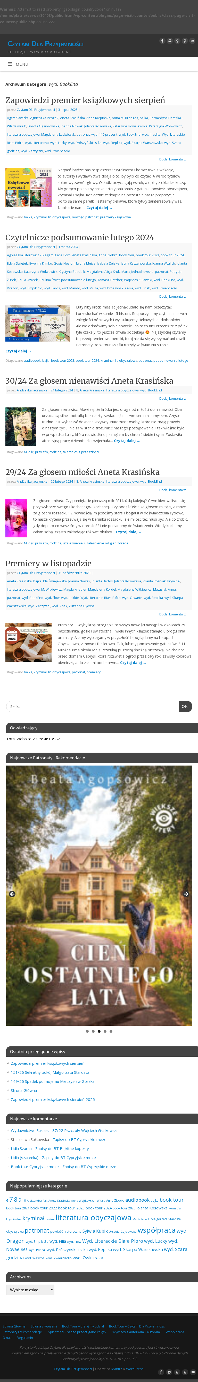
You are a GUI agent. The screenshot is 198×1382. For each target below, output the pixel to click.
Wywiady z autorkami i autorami (136, 1332)
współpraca (157, 1230)
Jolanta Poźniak (154, 581)
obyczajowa (15, 1231)
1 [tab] (87, 1031)
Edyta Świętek (17, 263)
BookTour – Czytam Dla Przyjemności (137, 1326)
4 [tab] (105, 1031)
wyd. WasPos (35, 1258)
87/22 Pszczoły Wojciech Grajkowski (84, 1130)
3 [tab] (99, 1031)
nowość (78, 217)
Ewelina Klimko (40, 263)
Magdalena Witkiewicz (135, 589)
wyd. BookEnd (130, 134)
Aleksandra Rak (37, 1200)
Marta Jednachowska (137, 271)
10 (24, 1200)
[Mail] (191, 41)
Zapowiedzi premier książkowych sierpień (85, 100)
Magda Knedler (75, 589)
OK (183, 706)
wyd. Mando (71, 288)
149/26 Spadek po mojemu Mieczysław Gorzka (52, 1081)
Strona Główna (24, 1090)
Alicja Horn (62, 255)
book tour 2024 (172, 255)
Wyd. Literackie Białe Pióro (100, 597)
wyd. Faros (52, 288)
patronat (83, 134)
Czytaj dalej (99, 207)
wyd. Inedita (151, 134)
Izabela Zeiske (108, 263)
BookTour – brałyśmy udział (83, 1326)
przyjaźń (41, 452)
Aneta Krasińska (72, 117)
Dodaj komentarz (172, 159)
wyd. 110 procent (104, 134)
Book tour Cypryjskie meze (35, 1166)
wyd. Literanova (37, 142)
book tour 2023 (147, 255)
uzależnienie (73, 543)
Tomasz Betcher (109, 279)
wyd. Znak (142, 288)
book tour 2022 (43, 1207)
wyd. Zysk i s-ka (88, 1258)
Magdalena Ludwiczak (58, 134)
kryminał (40, 217)
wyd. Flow (52, 597)
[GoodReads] (176, 41)
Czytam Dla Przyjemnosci (36, 109)
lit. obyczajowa (59, 217)
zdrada (122, 543)
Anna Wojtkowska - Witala (88, 1200)
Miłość (29, 452)
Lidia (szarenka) (24, 1157)
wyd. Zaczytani (32, 151)
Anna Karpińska (98, 117)
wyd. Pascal (37, 1250)
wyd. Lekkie (70, 597)
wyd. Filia (58, 1241)
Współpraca (175, 1332)
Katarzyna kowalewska (130, 126)
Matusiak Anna (164, 589)
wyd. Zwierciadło (57, 151)
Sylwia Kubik (95, 1231)
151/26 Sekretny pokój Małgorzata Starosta (50, 1072)
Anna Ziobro (108, 255)
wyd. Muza (90, 288)
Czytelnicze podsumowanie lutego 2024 (79, 237)
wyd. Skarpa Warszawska (143, 142)
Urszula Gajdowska (123, 1231)
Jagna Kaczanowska (136, 263)
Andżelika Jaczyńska (32, 390)
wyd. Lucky (58, 142)
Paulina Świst (49, 279)
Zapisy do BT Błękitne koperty (62, 1148)
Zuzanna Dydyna (82, 606)
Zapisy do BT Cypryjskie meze (79, 1139)
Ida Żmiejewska (55, 581)
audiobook (32, 360)
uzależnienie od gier (100, 543)
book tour (126, 255)
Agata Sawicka (18, 117)
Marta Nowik (141, 1219)
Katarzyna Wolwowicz (165, 126)
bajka (144, 117)
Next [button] (186, 894)
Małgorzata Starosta (166, 1219)
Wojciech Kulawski (138, 279)
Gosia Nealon (64, 263)
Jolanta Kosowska (97, 126)
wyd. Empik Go (31, 288)
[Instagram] (169, 41)
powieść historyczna (65, 1231)
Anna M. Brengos (125, 117)
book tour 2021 (17, 1208)
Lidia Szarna (21, 1148)
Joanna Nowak (72, 126)
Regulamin (25, 1337)
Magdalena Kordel (102, 589)
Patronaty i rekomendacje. (23, 1332)
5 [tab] (111, 1031)
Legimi (50, 1219)
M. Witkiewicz (51, 589)
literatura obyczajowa (23, 134)
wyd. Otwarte (132, 597)
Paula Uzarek (28, 279)
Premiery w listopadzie (48, 563)
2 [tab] (93, 1031)
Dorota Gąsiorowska (43, 126)
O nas (7, 1337)
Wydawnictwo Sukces (30, 1130)
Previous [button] (12, 894)
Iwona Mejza (85, 263)
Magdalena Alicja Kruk (103, 271)
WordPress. (135, 1368)
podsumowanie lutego (78, 279)
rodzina (55, 452)
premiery (94, 672)
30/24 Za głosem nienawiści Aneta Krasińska (89, 381)
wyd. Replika (112, 142)
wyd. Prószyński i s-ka (85, 142)
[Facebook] (162, 41)
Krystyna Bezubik (72, 271)
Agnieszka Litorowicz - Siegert (30, 255)
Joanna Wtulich (163, 263)
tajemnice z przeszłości (81, 452)
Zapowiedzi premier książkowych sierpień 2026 (53, 1099)
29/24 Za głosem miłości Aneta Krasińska (82, 472)
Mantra (116, 1368)
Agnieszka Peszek (44, 117)
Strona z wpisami (44, 1326)
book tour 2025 (124, 1208)
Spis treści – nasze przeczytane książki (77, 1332)
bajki (46, 360)
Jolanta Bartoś (102, 581)
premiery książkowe (115, 217)
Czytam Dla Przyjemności (45, 43)
